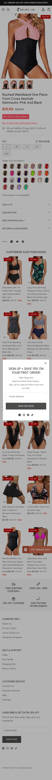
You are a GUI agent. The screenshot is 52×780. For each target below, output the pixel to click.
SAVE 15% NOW (26, 406)
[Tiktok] (32, 415)
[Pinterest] (28, 415)
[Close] (45, 363)
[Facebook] (20, 415)
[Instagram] (24, 415)
